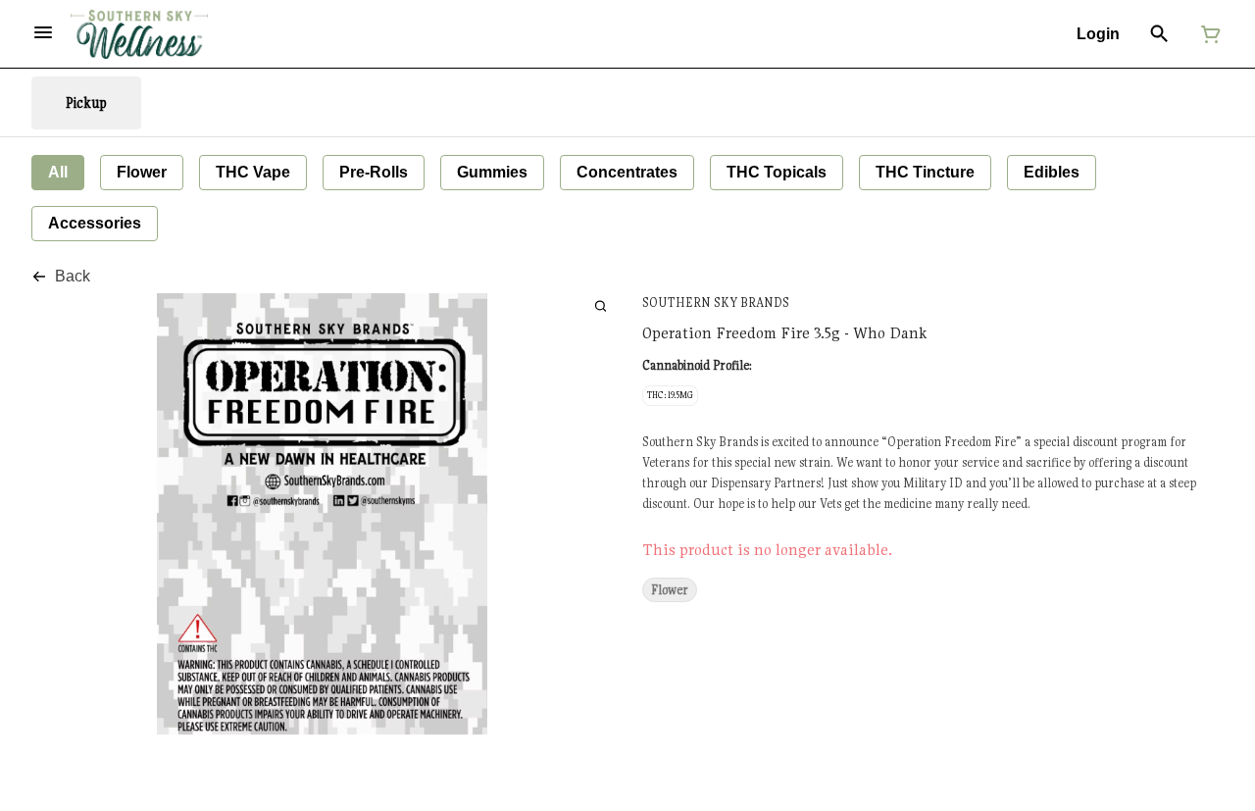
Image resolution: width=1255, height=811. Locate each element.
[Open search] (1159, 34)
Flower (669, 590)
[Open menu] (43, 32)
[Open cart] (1207, 34)
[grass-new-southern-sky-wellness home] (139, 34)
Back (72, 276)
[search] (600, 305)
